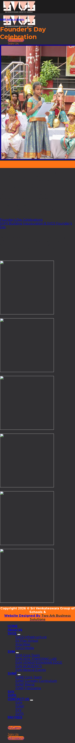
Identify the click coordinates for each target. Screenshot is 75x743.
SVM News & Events (30, 670)
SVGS (12, 633)
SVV (11, 692)
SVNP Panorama (28, 688)
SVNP (12, 673)
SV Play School (26, 640)
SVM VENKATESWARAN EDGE (38, 662)
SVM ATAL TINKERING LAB (36, 659)
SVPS (12, 695)
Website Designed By (22, 616)
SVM (11, 651)
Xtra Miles (22, 644)
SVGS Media (24, 648)
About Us (15, 630)
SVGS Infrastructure (31, 637)
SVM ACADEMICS (28, 666)
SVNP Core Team (28, 677)
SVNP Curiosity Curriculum (36, 681)
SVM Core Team (27, 655)
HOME (13, 626)
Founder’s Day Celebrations (21, 220)
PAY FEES (15, 717)
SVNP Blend (24, 684)
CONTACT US (18, 699)
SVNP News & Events (12, 19)
